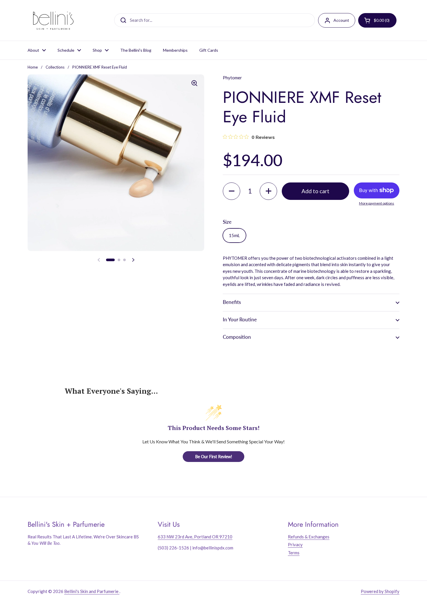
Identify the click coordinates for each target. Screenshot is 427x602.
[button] (110, 260)
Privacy (295, 544)
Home (33, 67)
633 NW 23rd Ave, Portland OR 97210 (195, 536)
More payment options (376, 203)
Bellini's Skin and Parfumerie (91, 591)
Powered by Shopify (380, 591)
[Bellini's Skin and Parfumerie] (53, 20)
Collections (55, 67)
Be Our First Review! (213, 456)
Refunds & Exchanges (308, 536)
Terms (293, 552)
